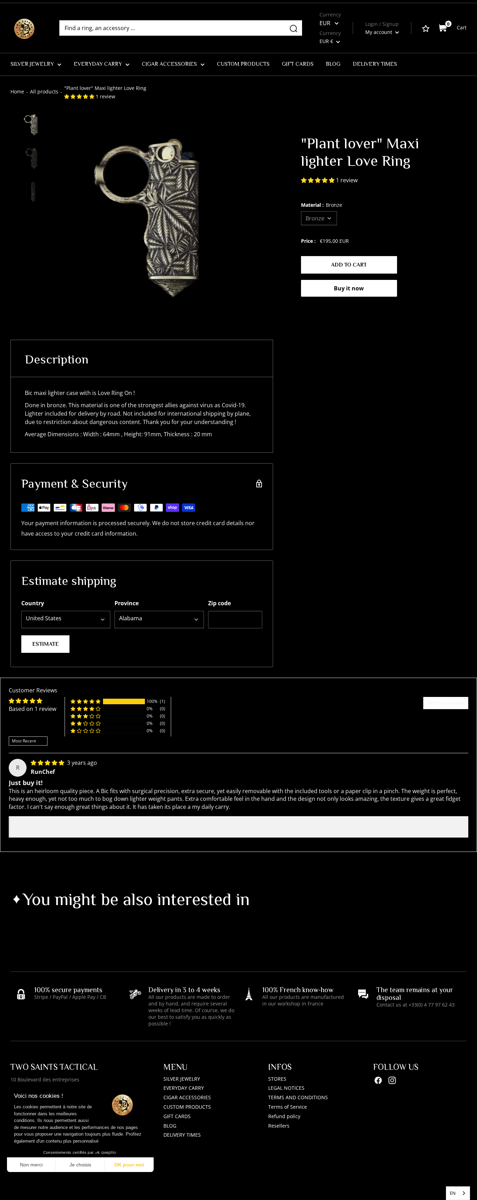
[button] (80, 96)
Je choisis (80, 1164)
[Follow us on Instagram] (392, 1080)
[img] (48, 763)
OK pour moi (129, 1164)
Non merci (31, 1164)
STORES (277, 1078)
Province (127, 603)
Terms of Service (287, 1106)
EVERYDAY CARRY (98, 64)
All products (44, 91)
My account (379, 32)
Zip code (219, 603)
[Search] (293, 28)
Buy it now (349, 288)
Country (32, 603)
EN (453, 1193)
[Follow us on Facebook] (378, 1080)
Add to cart (349, 265)
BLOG (333, 64)
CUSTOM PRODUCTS (243, 64)
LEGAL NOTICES (286, 1088)
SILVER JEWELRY (32, 64)
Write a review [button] (445, 703)
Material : (321, 205)
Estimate (45, 644)
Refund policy (284, 1116)
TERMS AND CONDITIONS (298, 1097)
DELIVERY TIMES (375, 64)
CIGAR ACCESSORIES (169, 64)
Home (17, 91)
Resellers (278, 1125)
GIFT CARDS (298, 64)
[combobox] (458, 1193)
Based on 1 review (32, 709)
